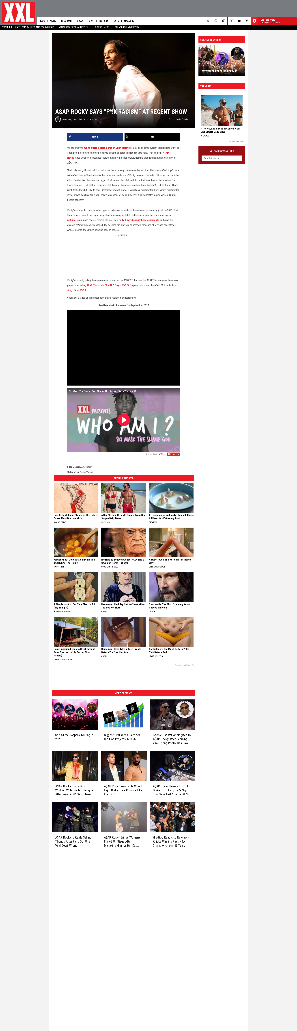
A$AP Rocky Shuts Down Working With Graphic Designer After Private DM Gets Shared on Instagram (74, 790)
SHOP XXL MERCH (102, 27)
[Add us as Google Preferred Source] (216, 21)
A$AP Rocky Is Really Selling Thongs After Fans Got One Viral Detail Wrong (73, 841)
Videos (80, 21)
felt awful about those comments (140, 220)
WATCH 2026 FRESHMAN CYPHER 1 (74, 27)
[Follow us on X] (231, 21)
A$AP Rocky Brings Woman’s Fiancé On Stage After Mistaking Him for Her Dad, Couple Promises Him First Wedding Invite (122, 842)
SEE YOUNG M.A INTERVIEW (127, 27)
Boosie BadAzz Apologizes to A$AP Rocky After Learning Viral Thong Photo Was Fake (172, 739)
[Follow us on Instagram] (223, 21)
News (42, 21)
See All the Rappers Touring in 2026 (74, 737)
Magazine (129, 21)
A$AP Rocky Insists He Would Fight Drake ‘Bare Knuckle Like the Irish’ (123, 790)
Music (53, 21)
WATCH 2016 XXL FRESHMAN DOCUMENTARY (34, 27)
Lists (116, 21)
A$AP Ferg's (121, 285)
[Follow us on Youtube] (239, 21)
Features (103, 21)
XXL (161, 454)
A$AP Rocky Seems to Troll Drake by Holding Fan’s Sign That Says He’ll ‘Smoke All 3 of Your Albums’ (172, 790)
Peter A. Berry (67, 119)
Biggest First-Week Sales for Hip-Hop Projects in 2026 (122, 737)
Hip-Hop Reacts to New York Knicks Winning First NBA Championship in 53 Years (171, 841)
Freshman (66, 21)
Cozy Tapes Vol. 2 (76, 290)
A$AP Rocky (86, 467)
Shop (91, 21)
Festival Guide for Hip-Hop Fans (219, 71)
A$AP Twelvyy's (97, 285)
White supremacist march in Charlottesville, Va (110, 147)
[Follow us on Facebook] (247, 21)
